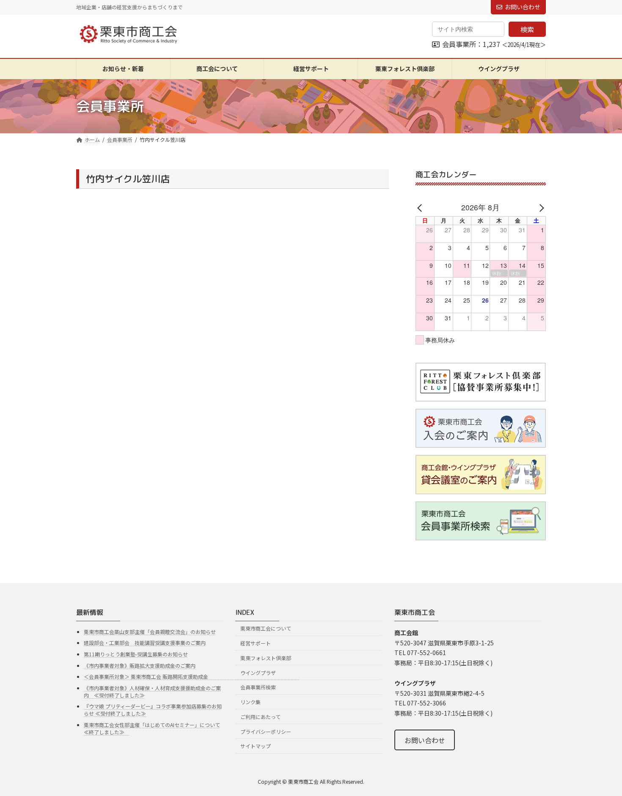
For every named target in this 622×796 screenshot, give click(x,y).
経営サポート (255, 643)
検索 (527, 29)
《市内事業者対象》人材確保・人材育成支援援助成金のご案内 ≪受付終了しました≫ (152, 691)
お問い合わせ (522, 7)
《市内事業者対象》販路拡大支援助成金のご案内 (139, 665)
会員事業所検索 (258, 687)
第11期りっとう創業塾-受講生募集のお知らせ (136, 654)
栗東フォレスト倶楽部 (265, 657)
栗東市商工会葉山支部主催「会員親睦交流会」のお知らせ (150, 631)
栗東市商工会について (265, 628)
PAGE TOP (601, 764)
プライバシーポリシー (265, 731)
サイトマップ (255, 745)
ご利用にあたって (260, 716)
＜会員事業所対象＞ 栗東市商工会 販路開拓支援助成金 (192, 676)
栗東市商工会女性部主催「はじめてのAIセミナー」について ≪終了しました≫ (152, 728)
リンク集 (250, 701)
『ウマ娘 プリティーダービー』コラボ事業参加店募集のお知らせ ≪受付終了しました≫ (153, 709)
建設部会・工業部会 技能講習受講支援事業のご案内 (145, 642)
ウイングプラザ (258, 672)
